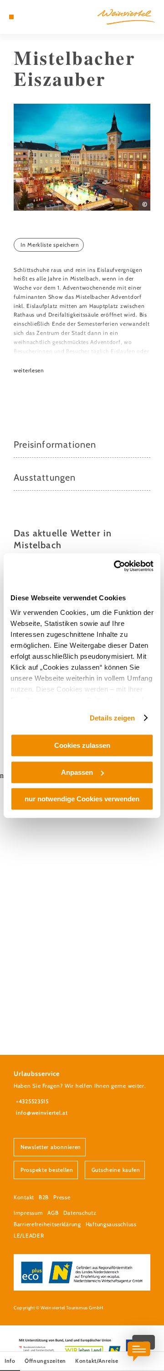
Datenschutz (80, 1212)
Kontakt (24, 1197)
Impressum (28, 1212)
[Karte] (25, 17)
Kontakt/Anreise (96, 1360)
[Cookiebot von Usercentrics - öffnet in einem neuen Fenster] (116, 566)
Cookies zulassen (82, 745)
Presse (61, 1197)
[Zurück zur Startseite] (126, 17)
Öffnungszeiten (45, 1360)
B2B (44, 1197)
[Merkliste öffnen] (32, 17)
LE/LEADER (29, 1235)
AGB (52, 1212)
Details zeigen (112, 718)
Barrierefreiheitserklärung (47, 1224)
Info (10, 1360)
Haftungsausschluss (111, 1224)
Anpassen (77, 772)
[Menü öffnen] (11, 17)
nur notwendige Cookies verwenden (82, 799)
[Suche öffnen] (38, 17)
